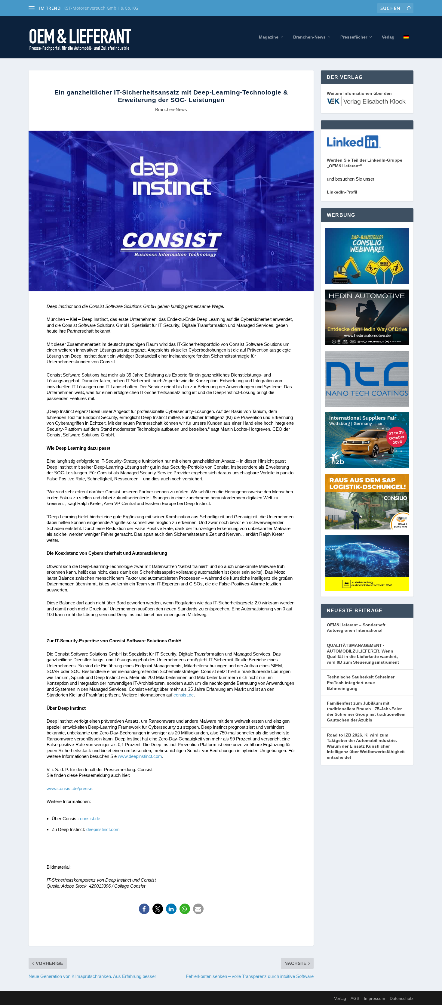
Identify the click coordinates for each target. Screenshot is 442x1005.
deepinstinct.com (103, 829)
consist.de (183, 694)
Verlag (388, 37)
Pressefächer (353, 37)
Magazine (268, 37)
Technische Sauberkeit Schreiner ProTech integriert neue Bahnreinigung (360, 682)
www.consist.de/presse (69, 788)
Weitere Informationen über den (359, 93)
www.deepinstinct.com (140, 756)
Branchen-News (309, 37)
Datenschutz (401, 998)
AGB (355, 998)
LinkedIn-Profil (342, 192)
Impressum (374, 998)
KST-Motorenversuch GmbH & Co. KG (100, 8)
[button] (144, 909)
